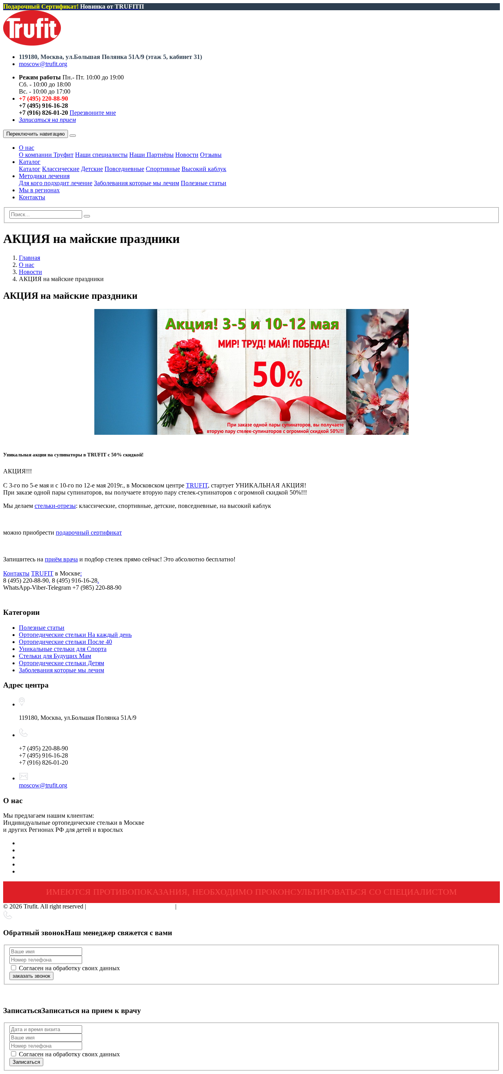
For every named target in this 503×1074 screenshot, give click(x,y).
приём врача (61, 559)
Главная (29, 257)
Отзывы (211, 154)
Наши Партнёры (151, 154)
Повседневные (124, 169)
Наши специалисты (101, 154)
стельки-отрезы (55, 505)
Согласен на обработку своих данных (69, 968)
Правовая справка (202, 906)
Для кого (55, 183)
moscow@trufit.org (43, 64)
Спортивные (163, 169)
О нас (26, 147)
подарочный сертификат (89, 532)
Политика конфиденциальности (131, 906)
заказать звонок (31, 976)
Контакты (32, 197)
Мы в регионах (39, 190)
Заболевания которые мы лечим (136, 183)
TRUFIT (197, 485)
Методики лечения (44, 176)
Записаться (26, 1062)
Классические (60, 169)
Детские (92, 169)
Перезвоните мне (93, 112)
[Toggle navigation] (73, 135)
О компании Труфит (46, 154)
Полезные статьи (203, 183)
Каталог (29, 161)
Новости (186, 154)
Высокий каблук (204, 169)
